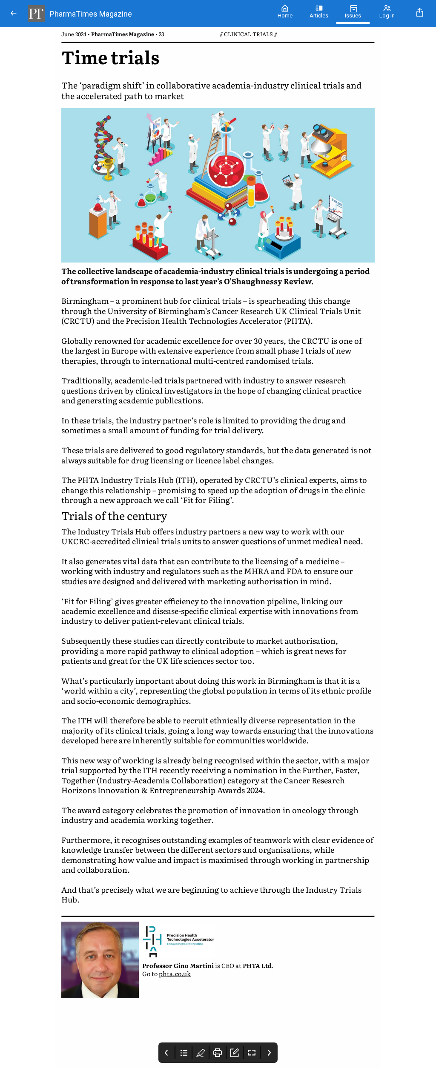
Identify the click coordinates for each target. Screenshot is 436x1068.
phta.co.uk (175, 973)
